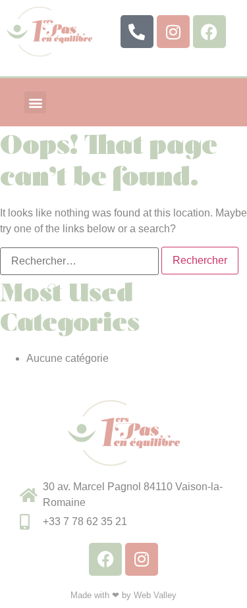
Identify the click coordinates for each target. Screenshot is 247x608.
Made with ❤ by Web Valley (123, 595)
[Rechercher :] (79, 261)
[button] (35, 102)
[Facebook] (209, 31)
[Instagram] (173, 31)
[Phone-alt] (137, 31)
